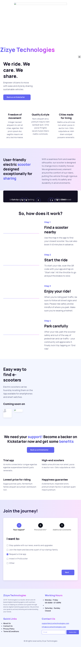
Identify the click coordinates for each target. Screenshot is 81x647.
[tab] (19, 527)
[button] (17, 97)
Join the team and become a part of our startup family (33, 549)
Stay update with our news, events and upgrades (31, 545)
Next (67, 572)
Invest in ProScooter (18, 558)
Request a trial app (17, 554)
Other (12, 563)
